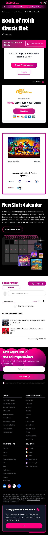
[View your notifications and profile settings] (43, 301)
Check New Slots (12, 229)
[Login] (45, 2)
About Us (5, 449)
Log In (24, 72)
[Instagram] (9, 486)
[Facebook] (19, 486)
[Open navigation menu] (3, 2)
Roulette (28, 414)
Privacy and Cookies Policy (11, 501)
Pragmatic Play (30, 428)
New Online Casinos (9, 407)
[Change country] (41, 2)
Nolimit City (29, 439)
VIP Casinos (6, 411)
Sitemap (5, 477)
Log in (33, 283)
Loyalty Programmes (9, 421)
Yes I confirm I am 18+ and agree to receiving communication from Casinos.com (24, 383)
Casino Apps (6, 418)
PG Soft (28, 432)
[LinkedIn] (4, 486)
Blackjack (28, 411)
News (4, 466)
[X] (14, 486)
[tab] (8, 301)
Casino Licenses (7, 432)
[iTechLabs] (19, 181)
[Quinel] (28, 181)
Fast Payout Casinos (9, 425)
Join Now (22, 376)
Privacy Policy (14, 520)
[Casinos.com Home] (12, 3)
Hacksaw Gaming (31, 435)
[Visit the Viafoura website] (41, 339)
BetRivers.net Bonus (24, 98)
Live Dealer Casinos (8, 414)
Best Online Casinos (9, 400)
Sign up (40, 283)
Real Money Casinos (9, 403)
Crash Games (30, 421)
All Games (29, 407)
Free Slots (29, 403)
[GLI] (36, 181)
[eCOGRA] (11, 181)
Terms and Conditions (33, 500)
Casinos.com (6, 12)
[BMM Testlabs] (11, 188)
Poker (27, 418)
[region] (24, 311)
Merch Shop (6, 481)
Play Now (24, 111)
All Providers (29, 425)
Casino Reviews (7, 428)
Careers (5, 456)
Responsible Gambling (9, 459)
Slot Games (29, 400)
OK (24, 526)
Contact (5, 452)
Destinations (6, 470)
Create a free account (24, 65)
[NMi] (19, 188)
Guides (5, 463)
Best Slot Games (18, 12)
